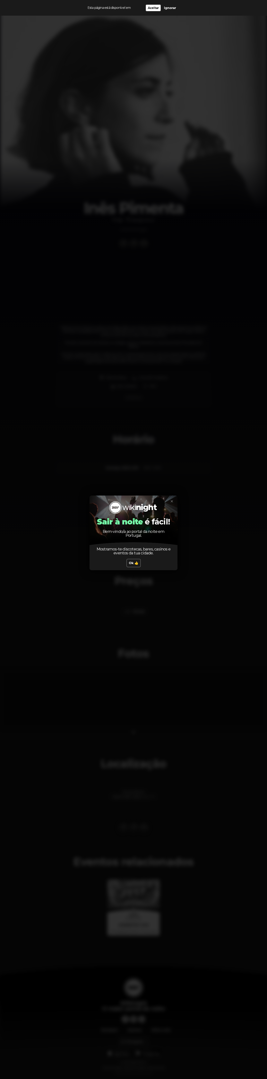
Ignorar (170, 8)
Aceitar (153, 8)
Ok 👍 (133, 563)
